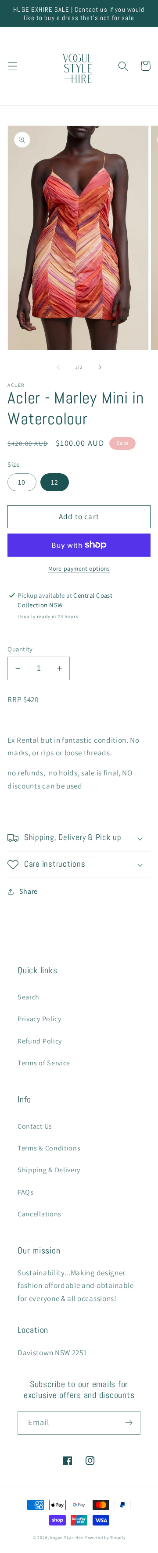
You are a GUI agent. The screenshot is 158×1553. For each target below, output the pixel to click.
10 (21, 482)
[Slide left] (58, 367)
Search (29, 997)
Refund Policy (40, 1041)
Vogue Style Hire (67, 1537)
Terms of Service (44, 1062)
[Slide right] (99, 367)
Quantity (20, 649)
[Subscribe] (129, 1423)
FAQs (26, 1192)
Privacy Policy (39, 1018)
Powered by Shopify (105, 1537)
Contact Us (35, 1126)
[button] (12, 66)
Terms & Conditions (49, 1148)
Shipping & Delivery (49, 1169)
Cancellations (39, 1214)
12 (54, 482)
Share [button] (28, 891)
